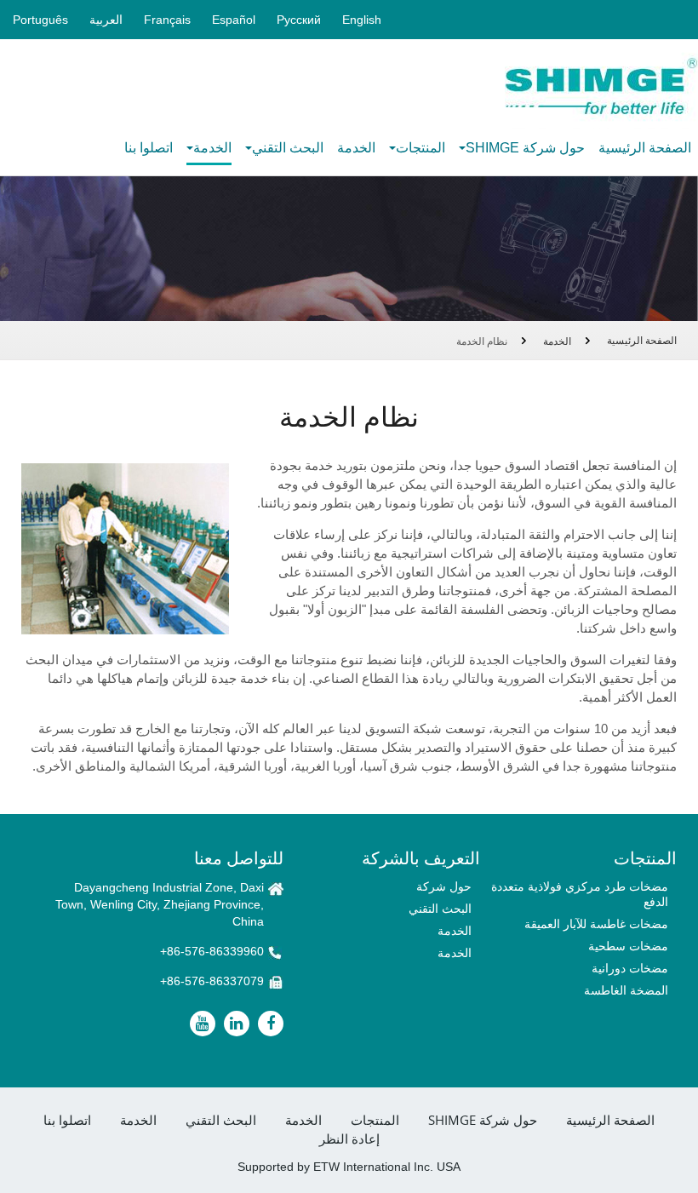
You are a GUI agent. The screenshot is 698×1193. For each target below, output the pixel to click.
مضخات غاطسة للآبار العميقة (596, 924)
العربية (106, 19)
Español (233, 19)
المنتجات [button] (420, 148)
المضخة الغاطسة (626, 990)
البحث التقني (440, 908)
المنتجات (375, 1120)
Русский (299, 19)
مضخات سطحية (628, 946)
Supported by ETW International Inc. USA (349, 1166)
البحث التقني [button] (287, 148)
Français (167, 19)
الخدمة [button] (212, 148)
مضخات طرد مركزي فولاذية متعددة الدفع (579, 894)
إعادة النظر (349, 1139)
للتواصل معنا (238, 857)
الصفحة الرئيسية (644, 148)
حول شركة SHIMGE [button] (525, 148)
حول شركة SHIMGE (482, 1120)
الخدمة (356, 148)
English (361, 19)
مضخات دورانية (630, 968)
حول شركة (444, 886)
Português (40, 19)
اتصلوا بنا (148, 148)
